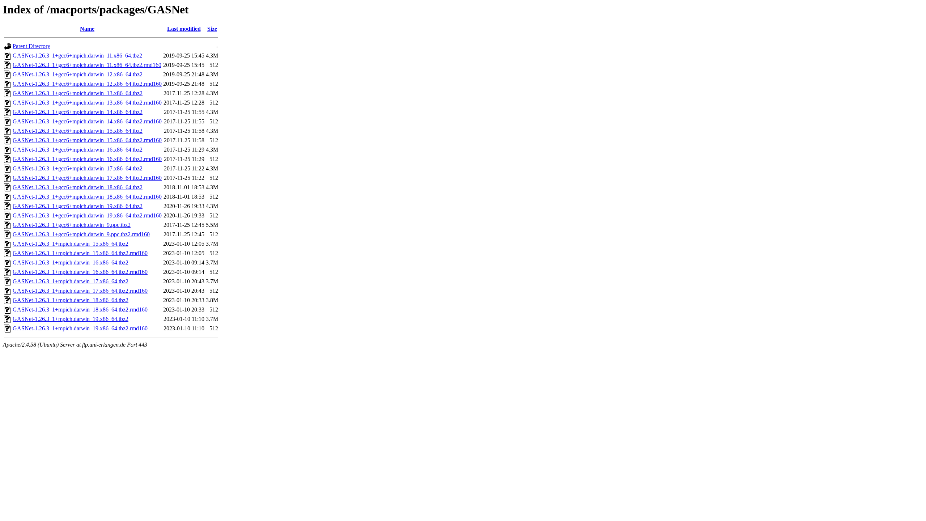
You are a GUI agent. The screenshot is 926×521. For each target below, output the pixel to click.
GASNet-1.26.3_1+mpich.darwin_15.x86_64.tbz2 (70, 244)
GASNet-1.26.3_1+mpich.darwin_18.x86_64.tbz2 (70, 300)
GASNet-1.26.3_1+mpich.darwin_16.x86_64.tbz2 (70, 262)
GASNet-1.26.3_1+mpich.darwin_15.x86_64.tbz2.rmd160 (80, 253)
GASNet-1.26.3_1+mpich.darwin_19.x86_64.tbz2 (70, 319)
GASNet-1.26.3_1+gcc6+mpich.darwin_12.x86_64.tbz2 (78, 74)
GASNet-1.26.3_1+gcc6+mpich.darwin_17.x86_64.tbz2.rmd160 (87, 178)
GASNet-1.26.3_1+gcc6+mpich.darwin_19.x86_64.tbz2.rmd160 (87, 215)
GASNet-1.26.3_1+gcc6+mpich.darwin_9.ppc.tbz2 (72, 225)
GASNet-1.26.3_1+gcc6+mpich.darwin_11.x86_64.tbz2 (77, 55)
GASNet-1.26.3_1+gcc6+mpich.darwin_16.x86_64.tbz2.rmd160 (87, 159)
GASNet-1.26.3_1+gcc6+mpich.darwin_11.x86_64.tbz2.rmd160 (87, 65)
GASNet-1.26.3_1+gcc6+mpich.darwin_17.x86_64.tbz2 (78, 168)
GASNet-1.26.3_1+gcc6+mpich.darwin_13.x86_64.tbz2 (78, 93)
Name (87, 29)
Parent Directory (31, 46)
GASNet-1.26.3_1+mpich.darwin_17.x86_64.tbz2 (70, 281)
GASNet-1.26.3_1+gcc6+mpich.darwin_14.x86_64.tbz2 (78, 112)
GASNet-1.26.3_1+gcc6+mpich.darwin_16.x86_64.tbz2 (78, 150)
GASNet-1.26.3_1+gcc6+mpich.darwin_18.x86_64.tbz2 (78, 187)
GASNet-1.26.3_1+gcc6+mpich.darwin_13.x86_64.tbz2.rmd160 (87, 102)
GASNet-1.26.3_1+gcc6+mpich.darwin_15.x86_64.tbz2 (78, 131)
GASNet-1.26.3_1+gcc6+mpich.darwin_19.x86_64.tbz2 (78, 206)
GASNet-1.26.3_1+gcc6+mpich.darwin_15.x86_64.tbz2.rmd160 (87, 140)
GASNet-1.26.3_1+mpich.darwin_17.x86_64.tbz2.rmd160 (80, 291)
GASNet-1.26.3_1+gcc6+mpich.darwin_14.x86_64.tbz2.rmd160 (87, 121)
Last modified (184, 29)
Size (212, 29)
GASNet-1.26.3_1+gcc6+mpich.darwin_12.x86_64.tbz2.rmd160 (87, 84)
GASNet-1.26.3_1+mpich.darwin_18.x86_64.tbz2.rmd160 (80, 309)
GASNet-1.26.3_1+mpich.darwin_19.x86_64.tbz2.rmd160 (80, 328)
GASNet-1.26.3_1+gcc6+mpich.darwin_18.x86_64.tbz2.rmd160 (87, 197)
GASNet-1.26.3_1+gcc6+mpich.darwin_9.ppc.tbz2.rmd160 (81, 234)
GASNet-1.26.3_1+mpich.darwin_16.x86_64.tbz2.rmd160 (80, 272)
